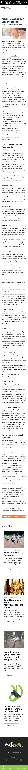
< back (4, 15)
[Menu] (26, 7)
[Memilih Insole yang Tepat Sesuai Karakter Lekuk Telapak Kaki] (14, 632)
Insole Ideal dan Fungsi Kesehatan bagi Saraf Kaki (13, 709)
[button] (3, 767)
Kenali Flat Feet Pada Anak (12, 553)
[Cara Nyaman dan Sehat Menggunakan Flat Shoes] (14, 579)
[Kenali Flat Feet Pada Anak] (14, 532)
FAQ (8, 752)
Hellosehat (14, 56)
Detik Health (15, 453)
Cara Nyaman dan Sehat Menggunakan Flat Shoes (13, 604)
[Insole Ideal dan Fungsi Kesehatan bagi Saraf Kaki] (14, 686)
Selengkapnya (11, 569)
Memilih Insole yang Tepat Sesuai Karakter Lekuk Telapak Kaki (13, 656)
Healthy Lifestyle (16, 752)
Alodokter (14, 153)
